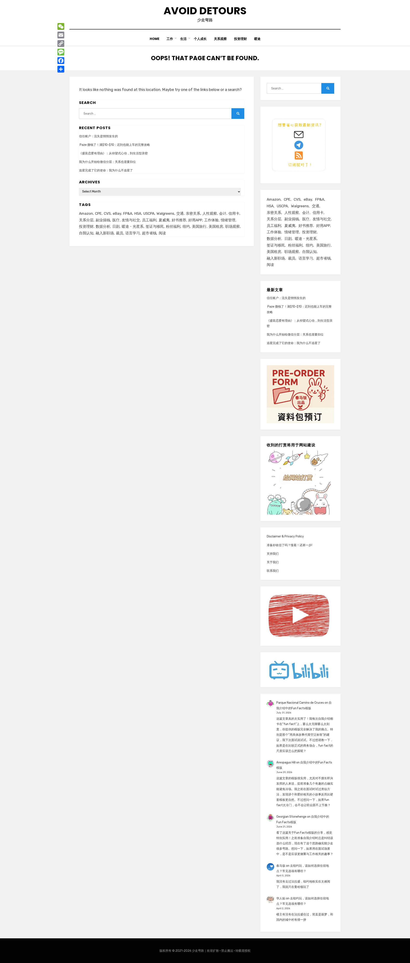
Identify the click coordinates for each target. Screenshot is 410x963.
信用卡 (233, 213)
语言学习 (132, 233)
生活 (183, 38)
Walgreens (165, 213)
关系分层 (86, 220)
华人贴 (280, 898)
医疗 (116, 220)
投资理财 (240, 38)
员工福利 (149, 220)
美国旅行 (199, 226)
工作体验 (211, 220)
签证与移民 (155, 226)
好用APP (195, 220)
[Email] (61, 35)
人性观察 (209, 213)
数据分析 (103, 226)
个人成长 (200, 38)
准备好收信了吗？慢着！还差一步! (289, 545)
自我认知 (86, 233)
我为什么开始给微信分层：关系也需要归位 (107, 162)
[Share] (61, 69)
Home (154, 38)
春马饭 (280, 866)
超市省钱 (149, 233)
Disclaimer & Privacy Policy (285, 536)
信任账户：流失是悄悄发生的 (98, 136)
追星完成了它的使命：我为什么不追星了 (106, 170)
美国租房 (216, 226)
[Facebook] (61, 60)
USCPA (148, 213)
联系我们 (273, 571)
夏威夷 (164, 220)
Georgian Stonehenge (291, 817)
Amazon (86, 213)
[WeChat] (61, 26)
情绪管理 (228, 220)
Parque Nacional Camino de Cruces (300, 703)
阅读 (162, 233)
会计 (222, 213)
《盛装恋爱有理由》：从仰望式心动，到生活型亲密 (113, 153)
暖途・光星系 (133, 226)
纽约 (186, 226)
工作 (170, 38)
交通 (180, 213)
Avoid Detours (205, 11)
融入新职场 (105, 233)
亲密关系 (193, 213)
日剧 (116, 226)
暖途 (257, 38)
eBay (117, 213)
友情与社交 (131, 220)
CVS (107, 213)
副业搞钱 (103, 220)
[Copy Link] (61, 43)
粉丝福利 (173, 226)
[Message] (61, 52)
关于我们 (273, 562)
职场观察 (232, 226)
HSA (137, 213)
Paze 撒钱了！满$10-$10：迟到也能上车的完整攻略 (114, 145)
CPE (98, 213)
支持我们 (273, 554)
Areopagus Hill (286, 762)
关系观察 (220, 38)
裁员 (119, 233)
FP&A (127, 213)
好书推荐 (179, 220)
